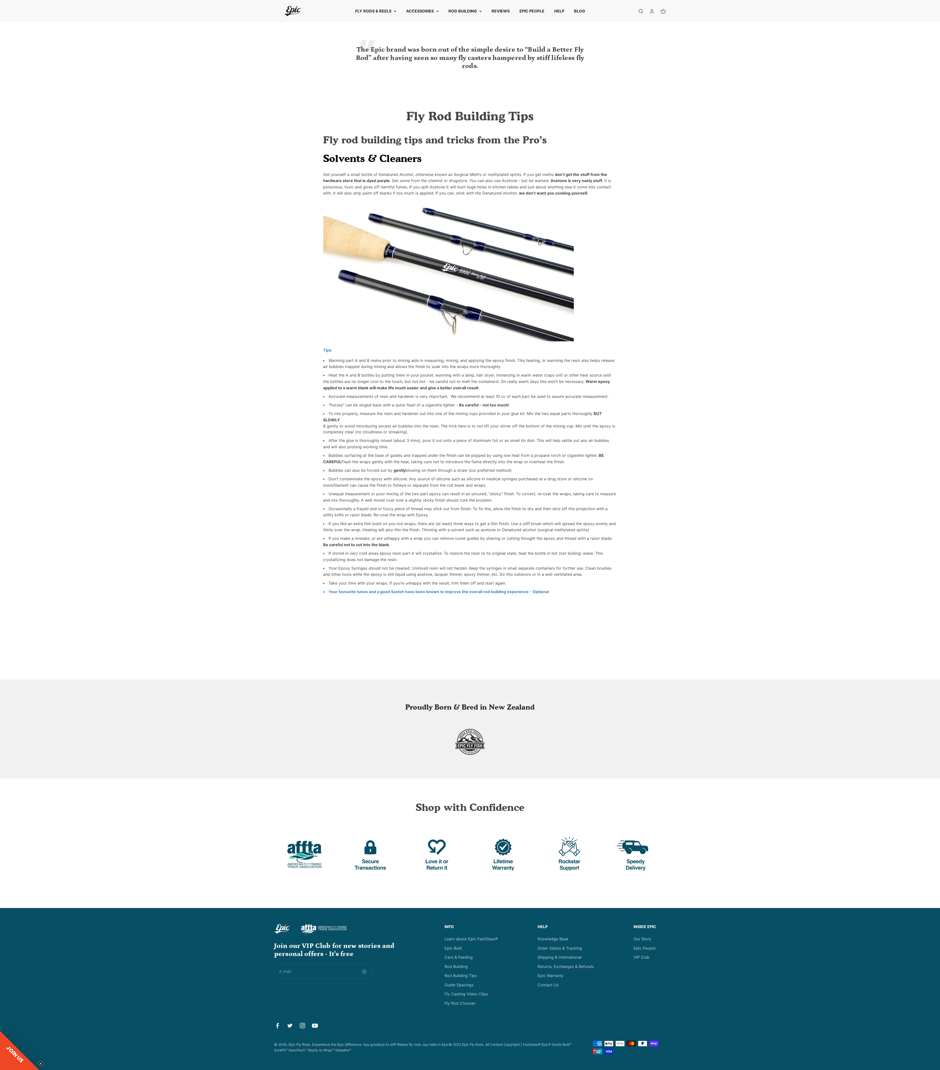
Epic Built (453, 948)
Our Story (642, 938)
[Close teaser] (40, 1063)
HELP (559, 11)
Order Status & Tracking (560, 948)
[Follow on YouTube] (315, 1025)
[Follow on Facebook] (277, 1025)
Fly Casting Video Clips (466, 993)
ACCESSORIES (420, 11)
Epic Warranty (551, 975)
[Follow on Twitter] (290, 1025)
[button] (19, 1050)
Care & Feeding (459, 957)
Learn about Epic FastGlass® (471, 938)
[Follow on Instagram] (302, 1025)
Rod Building (456, 966)
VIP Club (641, 957)
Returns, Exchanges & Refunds (566, 966)
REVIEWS (501, 11)
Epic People (645, 948)
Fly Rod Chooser (460, 1003)
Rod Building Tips (461, 975)
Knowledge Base (553, 938)
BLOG (579, 11)
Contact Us (548, 984)
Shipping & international (560, 957)
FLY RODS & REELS (373, 11)
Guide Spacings (459, 984)
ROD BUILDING (462, 11)
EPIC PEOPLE (531, 11)
